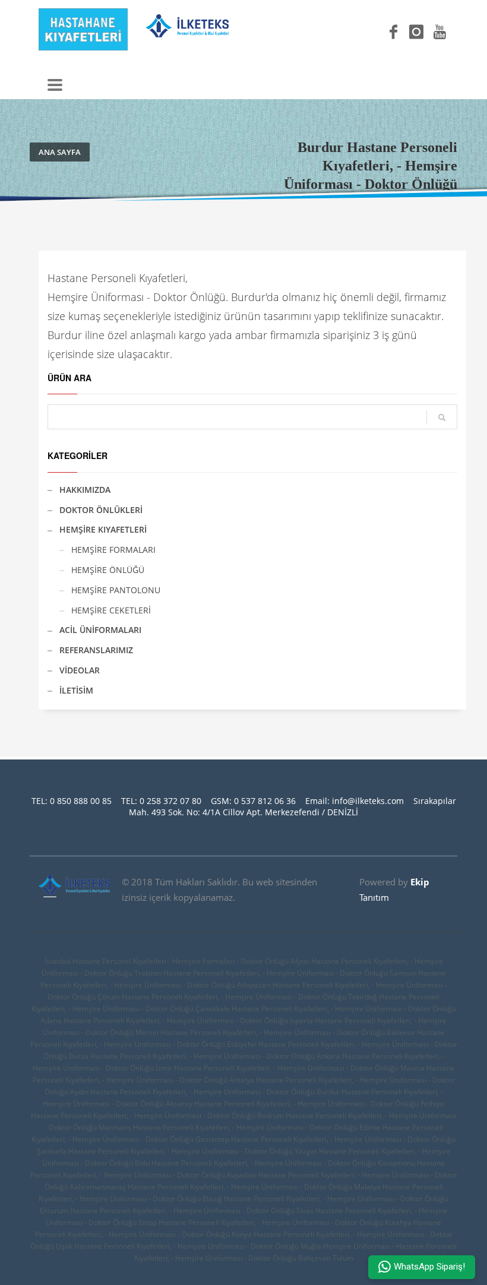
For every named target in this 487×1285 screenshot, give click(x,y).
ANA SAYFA (60, 152)
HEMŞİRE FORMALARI (113, 549)
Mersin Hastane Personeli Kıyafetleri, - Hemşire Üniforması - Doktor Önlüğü (260, 1032)
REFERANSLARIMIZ (96, 650)
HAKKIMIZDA (84, 489)
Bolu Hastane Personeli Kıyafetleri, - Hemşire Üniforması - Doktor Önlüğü (255, 1163)
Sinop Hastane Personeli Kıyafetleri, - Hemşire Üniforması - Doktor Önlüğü (260, 1222)
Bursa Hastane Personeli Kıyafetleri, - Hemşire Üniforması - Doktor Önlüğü (192, 1056)
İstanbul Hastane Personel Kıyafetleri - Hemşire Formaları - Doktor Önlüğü (167, 961)
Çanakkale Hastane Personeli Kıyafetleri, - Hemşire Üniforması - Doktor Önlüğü (325, 1009)
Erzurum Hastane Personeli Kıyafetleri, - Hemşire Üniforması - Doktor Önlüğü (167, 1210)
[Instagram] (416, 32)
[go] (441, 417)
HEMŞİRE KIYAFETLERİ (103, 529)
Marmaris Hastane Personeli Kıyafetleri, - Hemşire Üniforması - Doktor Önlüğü (228, 1127)
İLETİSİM (76, 690)
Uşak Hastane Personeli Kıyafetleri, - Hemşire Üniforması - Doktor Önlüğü (177, 1246)
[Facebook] (393, 32)
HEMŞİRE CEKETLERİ (111, 610)
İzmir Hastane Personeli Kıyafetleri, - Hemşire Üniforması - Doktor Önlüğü (277, 1068)
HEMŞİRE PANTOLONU (115, 590)
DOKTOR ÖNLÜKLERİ (101, 509)
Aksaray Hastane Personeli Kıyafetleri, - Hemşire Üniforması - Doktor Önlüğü (292, 1104)
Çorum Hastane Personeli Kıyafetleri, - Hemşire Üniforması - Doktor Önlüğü (221, 997)
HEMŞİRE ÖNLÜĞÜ (107, 569)
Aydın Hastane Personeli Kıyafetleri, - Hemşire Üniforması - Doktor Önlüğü (192, 1092)
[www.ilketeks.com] (187, 30)
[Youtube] (439, 32)
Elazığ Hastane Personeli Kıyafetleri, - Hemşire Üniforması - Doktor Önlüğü (325, 1199)
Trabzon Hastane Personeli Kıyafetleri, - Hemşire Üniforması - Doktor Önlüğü (261, 973)
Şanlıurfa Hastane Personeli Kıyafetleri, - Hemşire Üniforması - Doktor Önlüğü (165, 1151)
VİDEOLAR (79, 670)
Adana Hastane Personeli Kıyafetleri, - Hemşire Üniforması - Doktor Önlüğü (164, 1020)
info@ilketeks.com (368, 800)
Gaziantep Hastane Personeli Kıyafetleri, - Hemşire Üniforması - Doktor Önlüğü (325, 1139)
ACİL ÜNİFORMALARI (100, 629)
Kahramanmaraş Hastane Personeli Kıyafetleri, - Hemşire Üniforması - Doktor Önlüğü (211, 1187)
